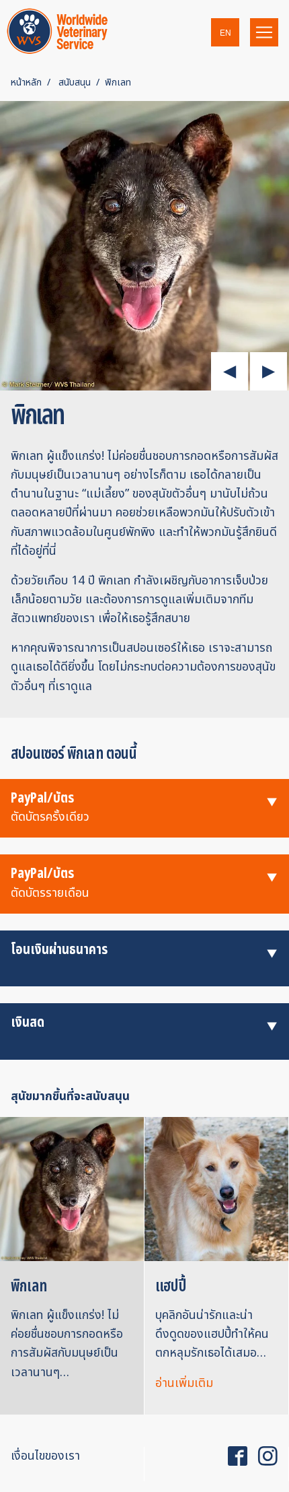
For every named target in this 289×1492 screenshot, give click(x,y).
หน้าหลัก (26, 82)
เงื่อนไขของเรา (45, 1456)
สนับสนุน (74, 82)
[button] (225, 32)
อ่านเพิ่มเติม (184, 1383)
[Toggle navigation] (264, 32)
